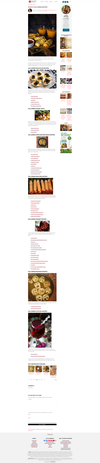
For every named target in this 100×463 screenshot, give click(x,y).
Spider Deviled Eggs (34, 96)
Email (29, 417)
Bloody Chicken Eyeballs (35, 156)
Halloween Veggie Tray (35, 128)
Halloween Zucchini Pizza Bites (36, 171)
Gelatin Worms (33, 251)
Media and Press (34, 446)
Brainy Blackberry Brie (35, 259)
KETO (34, 4)
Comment (30, 399)
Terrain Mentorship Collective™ (50, 443)
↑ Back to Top (50, 434)
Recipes (46, 1)
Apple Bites (33, 264)
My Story (42, 1)
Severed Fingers (34, 206)
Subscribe (50, 444)
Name (29, 414)
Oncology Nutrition (65, 440)
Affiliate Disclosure (34, 444)
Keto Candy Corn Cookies (35, 245)
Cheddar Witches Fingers (35, 160)
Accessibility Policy (34, 445)
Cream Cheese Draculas (35, 169)
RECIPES (31, 4)
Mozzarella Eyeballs (34, 154)
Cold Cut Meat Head (34, 158)
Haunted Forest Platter (35, 130)
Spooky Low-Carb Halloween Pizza (37, 214)
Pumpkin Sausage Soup (35, 208)
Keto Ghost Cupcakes (35, 257)
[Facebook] (65, 2)
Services (56, 1)
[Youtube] (63, 2)
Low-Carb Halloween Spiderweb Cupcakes (38, 249)
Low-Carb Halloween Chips (35, 173)
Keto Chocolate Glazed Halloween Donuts (38, 266)
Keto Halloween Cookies (35, 268)
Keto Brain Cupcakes (34, 243)
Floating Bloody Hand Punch (36, 306)
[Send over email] (31, 380)
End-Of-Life (66, 445)
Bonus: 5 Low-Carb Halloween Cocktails (38, 356)
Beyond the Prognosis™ (50, 441)
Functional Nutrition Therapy (66, 441)
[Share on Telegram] (41, 380)
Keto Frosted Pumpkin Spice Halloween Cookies (39, 261)
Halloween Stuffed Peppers (35, 216)
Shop (50, 445)
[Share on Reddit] (44, 380)
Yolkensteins (33, 100)
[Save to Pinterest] (39, 380)
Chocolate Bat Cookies (35, 255)
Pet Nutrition (65, 446)
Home (29, 4)
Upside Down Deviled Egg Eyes (36, 98)
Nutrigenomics (65, 444)
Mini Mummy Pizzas (34, 210)
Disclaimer (34, 441)
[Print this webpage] (29, 380)
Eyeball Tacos (33, 204)
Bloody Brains (33, 253)
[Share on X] (37, 380)
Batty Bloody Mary (34, 354)
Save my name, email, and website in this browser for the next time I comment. (42, 422)
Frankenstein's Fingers (35, 162)
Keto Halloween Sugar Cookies (36, 247)
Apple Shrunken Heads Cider (36, 308)
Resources (51, 1)
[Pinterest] (67, 2)
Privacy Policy (34, 440)
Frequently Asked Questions (66, 449)
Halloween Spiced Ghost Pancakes (37, 212)
